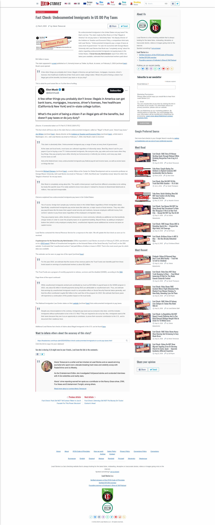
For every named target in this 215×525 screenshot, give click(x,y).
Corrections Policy (140, 451)
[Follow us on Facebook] (147, 68)
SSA (121, 272)
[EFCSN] (107, 507)
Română (111, 458)
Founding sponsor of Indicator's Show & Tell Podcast (157, 60)
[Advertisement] (83, 424)
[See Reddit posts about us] (167, 68)
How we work (98, 451)
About (67, 451)
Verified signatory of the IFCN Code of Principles (156, 55)
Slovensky (131, 458)
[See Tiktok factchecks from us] (138, 68)
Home (58, 451)
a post (54, 63)
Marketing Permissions (145, 94)
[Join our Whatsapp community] (155, 68)
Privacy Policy (125, 451)
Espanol (92, 458)
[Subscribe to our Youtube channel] (163, 68)
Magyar (101, 458)
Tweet (125, 26)
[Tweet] (177, 4)
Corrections (155, 451)
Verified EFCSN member (147, 57)
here (124, 63)
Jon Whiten (40, 134)
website (75, 303)
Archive (102, 454)
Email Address (143, 84)
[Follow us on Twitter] (159, 68)
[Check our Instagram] (151, 68)
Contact (112, 454)
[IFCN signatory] (107, 495)
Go (166, 3)
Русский (121, 458)
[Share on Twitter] (42, 354)
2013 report (45, 243)
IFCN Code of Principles (81, 451)
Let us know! (156, 48)
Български (72, 458)
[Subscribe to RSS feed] (172, 68)
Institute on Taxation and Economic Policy (86, 134)
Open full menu (37, 3)
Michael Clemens (49, 171)
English (82, 458)
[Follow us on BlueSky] (143, 68)
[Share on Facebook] (38, 354)
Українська (143, 458)
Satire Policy (111, 451)
